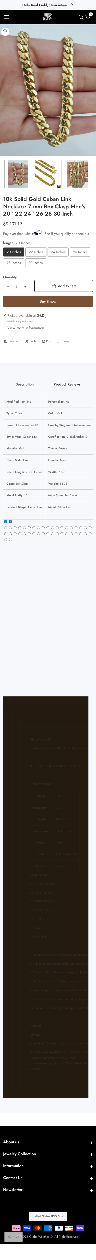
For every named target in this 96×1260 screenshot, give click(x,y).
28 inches (15, 263)
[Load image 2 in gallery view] (48, 174)
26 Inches (81, 253)
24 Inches (59, 253)
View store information (25, 327)
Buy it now (48, 301)
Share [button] (65, 341)
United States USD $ (46, 1216)
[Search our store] (82, 17)
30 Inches (37, 263)
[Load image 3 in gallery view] (77, 174)
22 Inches (37, 253)
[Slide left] (6, 174)
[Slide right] (89, 174)
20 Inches (15, 253)
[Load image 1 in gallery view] (18, 174)
